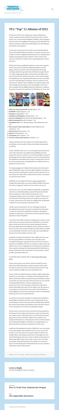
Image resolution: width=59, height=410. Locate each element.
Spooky (36, 354)
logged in (20, 370)
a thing (17, 168)
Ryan (22, 354)
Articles (28, 354)
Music (32, 354)
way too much (37, 181)
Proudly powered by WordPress (17, 407)
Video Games (42, 354)
